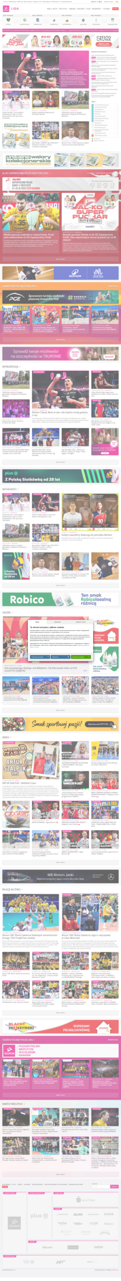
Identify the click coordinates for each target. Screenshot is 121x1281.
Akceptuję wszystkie (78, 657)
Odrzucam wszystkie (37, 657)
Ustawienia (57, 622)
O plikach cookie (81, 622)
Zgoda (37, 622)
